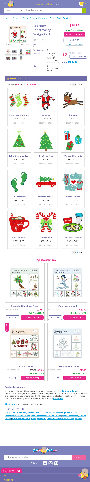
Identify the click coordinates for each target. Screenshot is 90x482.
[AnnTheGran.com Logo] (11, 4)
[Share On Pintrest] (76, 62)
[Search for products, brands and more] (84, 10)
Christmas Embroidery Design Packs (64, 419)
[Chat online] (83, 474)
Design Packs (29, 18)
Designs (16, 18)
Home (7, 18)
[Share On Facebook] (73, 62)
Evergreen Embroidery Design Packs (23, 413)
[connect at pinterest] (56, 464)
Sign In (57, 4)
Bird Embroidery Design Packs (46, 416)
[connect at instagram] (50, 464)
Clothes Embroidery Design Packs (29, 419)
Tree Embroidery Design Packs (57, 413)
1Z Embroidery (69, 391)
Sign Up (79, 457)
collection (58, 399)
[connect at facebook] (45, 464)
